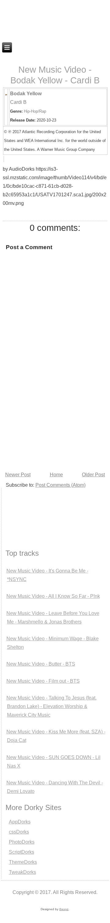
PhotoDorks (22, 842)
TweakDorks (22, 872)
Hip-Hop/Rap (35, 111)
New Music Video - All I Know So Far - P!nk (53, 596)
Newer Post (18, 474)
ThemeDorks (23, 862)
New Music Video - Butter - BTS (40, 664)
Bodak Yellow (26, 93)
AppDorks (20, 821)
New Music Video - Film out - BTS (43, 681)
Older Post (93, 474)
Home (56, 474)
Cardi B (18, 102)
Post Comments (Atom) (60, 485)
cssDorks (19, 831)
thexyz (63, 909)
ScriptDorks (21, 852)
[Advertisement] (32, 511)
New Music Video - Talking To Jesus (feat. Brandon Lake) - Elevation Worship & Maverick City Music (51, 706)
